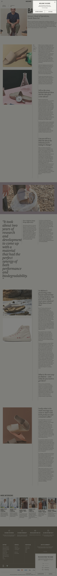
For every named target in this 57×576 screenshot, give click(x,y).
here (47, 7)
